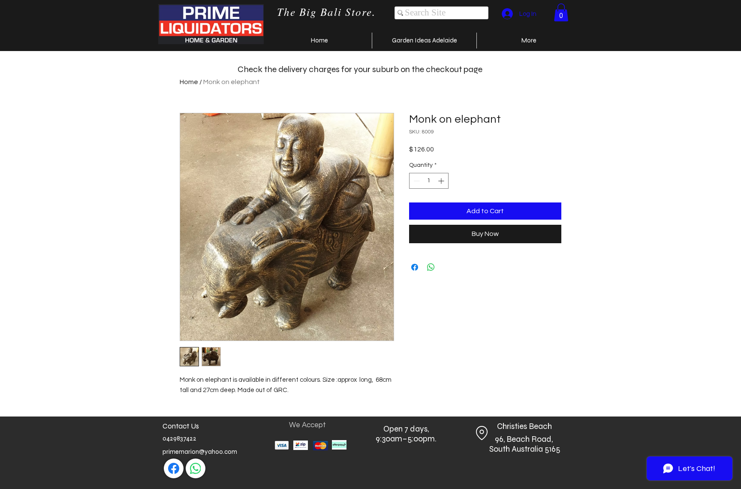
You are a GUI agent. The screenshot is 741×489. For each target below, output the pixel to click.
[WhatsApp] (195, 468)
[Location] (481, 432)
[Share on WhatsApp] (431, 267)
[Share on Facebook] (415, 267)
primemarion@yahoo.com (200, 452)
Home (189, 81)
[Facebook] (174, 468)
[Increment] (442, 180)
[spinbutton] (429, 180)
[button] (561, 12)
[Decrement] (415, 180)
